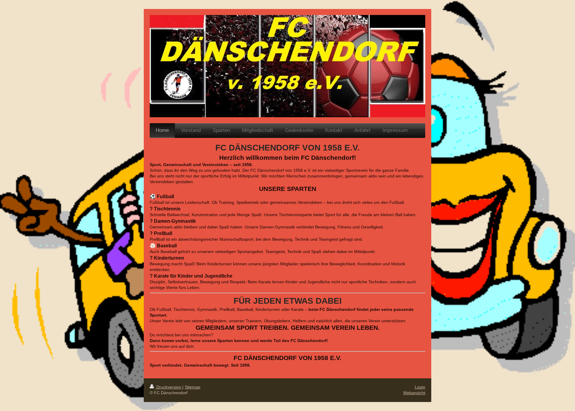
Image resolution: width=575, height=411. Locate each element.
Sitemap (192, 387)
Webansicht (414, 392)
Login (420, 387)
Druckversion (168, 387)
